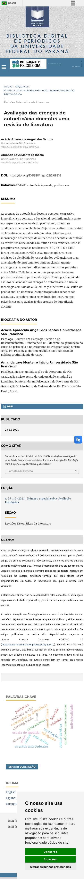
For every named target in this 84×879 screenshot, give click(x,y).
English (10, 792)
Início (8, 86)
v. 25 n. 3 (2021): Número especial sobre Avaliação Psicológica (39, 92)
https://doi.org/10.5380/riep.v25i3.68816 (35, 175)
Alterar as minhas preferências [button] (50, 866)
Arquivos (22, 86)
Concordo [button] (50, 851)
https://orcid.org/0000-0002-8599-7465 (20, 147)
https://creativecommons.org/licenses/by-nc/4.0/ (28, 644)
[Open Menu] (4, 67)
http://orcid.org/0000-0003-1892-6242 (19, 162)
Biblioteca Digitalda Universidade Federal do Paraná (37, 43)
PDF (9, 406)
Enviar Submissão (22, 766)
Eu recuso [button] (50, 859)
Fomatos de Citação (20, 470)
